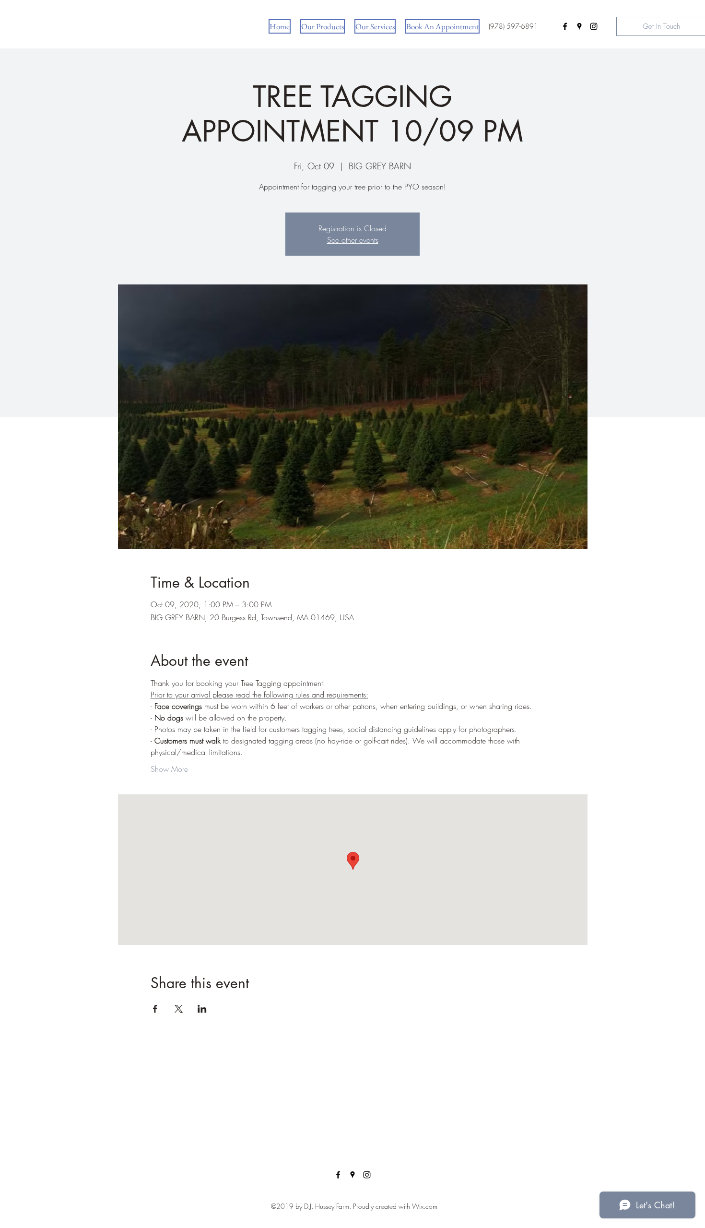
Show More (169, 769)
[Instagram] (594, 26)
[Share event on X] (178, 1009)
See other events (352, 240)
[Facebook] (565, 26)
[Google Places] (579, 26)
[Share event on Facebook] (155, 1009)
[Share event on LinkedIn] (202, 1009)
